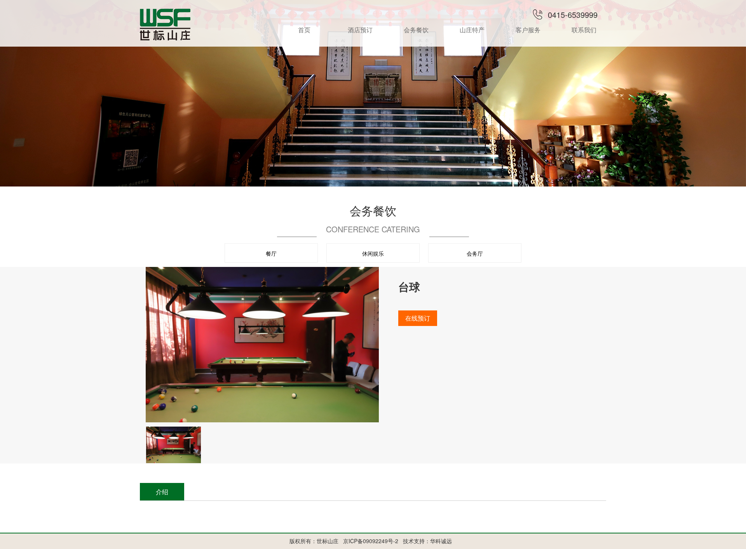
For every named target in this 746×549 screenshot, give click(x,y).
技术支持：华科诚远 (427, 541)
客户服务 (528, 29)
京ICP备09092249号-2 (370, 541)
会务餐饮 (416, 29)
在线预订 (417, 318)
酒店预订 (360, 29)
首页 (304, 29)
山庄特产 (472, 29)
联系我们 (584, 29)
